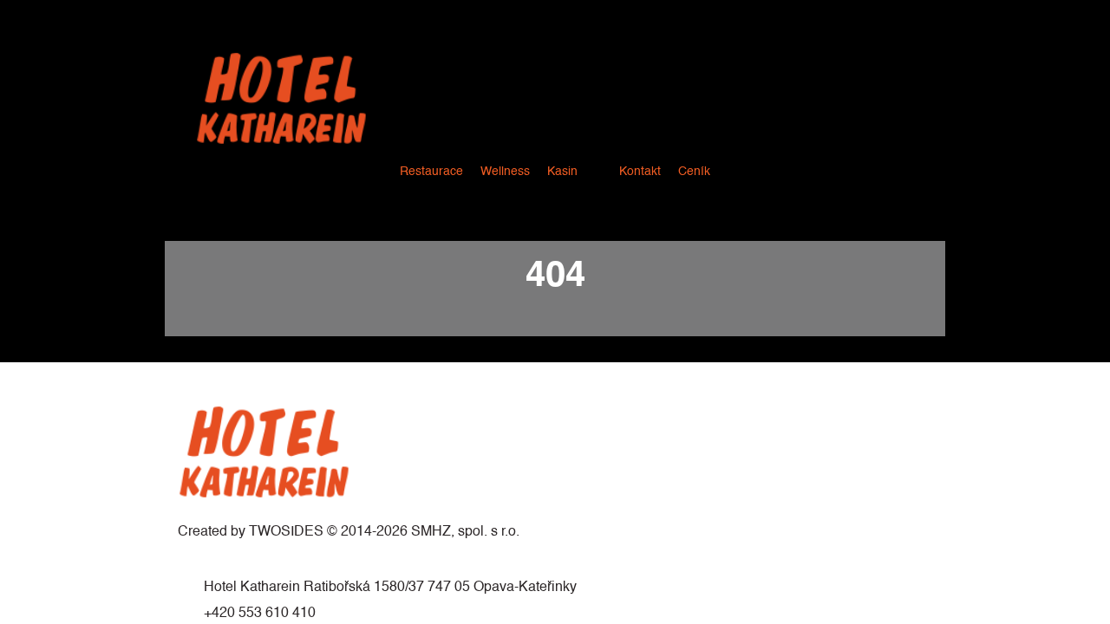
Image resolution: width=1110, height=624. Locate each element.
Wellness (505, 172)
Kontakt (640, 172)
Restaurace (431, 172)
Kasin (562, 172)
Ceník (694, 172)
